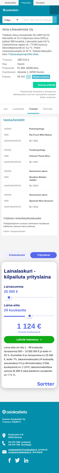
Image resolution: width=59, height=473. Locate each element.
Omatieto (40, 3)
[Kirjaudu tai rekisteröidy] (46, 10)
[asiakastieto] (11, 9)
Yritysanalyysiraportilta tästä (23, 54)
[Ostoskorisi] (32, 10)
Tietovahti (47, 109)
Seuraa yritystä (46, 85)
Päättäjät (33, 109)
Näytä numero (41, 77)
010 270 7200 (19, 442)
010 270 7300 (19, 445)
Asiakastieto (10, 3)
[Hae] (54, 19)
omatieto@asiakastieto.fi (20, 452)
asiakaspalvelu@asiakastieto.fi (23, 450)
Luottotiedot (18, 109)
